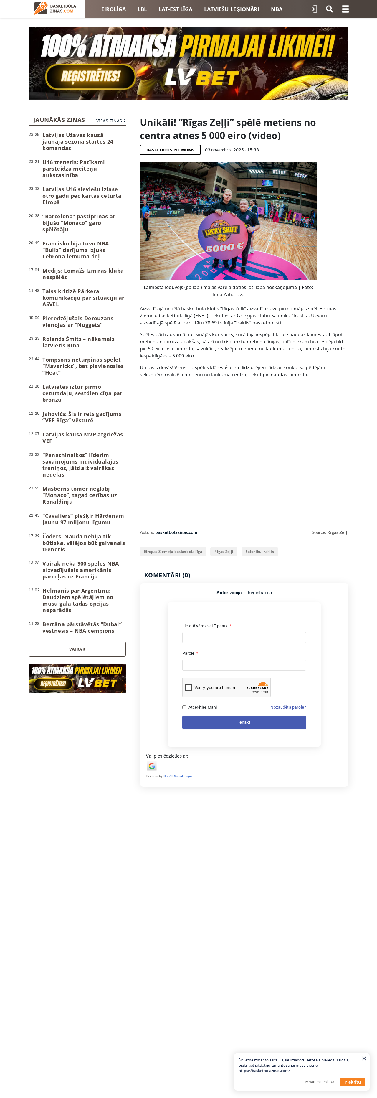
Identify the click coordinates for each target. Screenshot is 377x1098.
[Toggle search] (329, 9)
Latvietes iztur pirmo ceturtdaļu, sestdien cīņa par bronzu (82, 393)
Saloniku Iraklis (260, 551)
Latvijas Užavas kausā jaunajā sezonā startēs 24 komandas (77, 141)
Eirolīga (113, 9)
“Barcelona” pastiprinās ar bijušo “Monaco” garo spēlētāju (78, 223)
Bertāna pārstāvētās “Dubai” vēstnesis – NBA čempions (82, 627)
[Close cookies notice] (364, 1058)
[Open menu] (345, 9)
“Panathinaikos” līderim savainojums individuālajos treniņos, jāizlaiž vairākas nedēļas (80, 465)
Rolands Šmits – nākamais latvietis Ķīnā (78, 342)
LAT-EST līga (175, 9)
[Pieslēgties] (313, 9)
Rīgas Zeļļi (223, 551)
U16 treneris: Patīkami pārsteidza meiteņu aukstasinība (73, 168)
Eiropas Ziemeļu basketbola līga (173, 551)
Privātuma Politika (319, 1081)
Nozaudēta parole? (288, 707)
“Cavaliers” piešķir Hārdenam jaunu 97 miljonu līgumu (83, 518)
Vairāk (77, 649)
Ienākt (244, 722)
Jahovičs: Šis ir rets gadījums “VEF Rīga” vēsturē (81, 416)
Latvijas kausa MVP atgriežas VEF (82, 437)
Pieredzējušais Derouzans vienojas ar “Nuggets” (77, 321)
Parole (190, 653)
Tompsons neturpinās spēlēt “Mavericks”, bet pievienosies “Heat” (83, 366)
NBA (276, 9)
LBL (142, 9)
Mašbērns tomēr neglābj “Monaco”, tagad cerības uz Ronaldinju (79, 495)
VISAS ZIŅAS (109, 120)
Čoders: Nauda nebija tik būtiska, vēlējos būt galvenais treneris (83, 543)
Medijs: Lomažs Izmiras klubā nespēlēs (83, 273)
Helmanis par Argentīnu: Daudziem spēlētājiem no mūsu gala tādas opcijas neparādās (77, 600)
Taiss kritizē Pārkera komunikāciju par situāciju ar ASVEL (83, 297)
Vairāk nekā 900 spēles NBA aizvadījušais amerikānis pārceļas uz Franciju (80, 570)
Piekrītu (353, 1082)
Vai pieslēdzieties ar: (167, 756)
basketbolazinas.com (176, 532)
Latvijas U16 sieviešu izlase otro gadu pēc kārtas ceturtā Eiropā (81, 195)
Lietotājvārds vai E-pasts (207, 626)
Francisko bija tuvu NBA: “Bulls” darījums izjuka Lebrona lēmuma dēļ (76, 250)
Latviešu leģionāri (231, 9)
